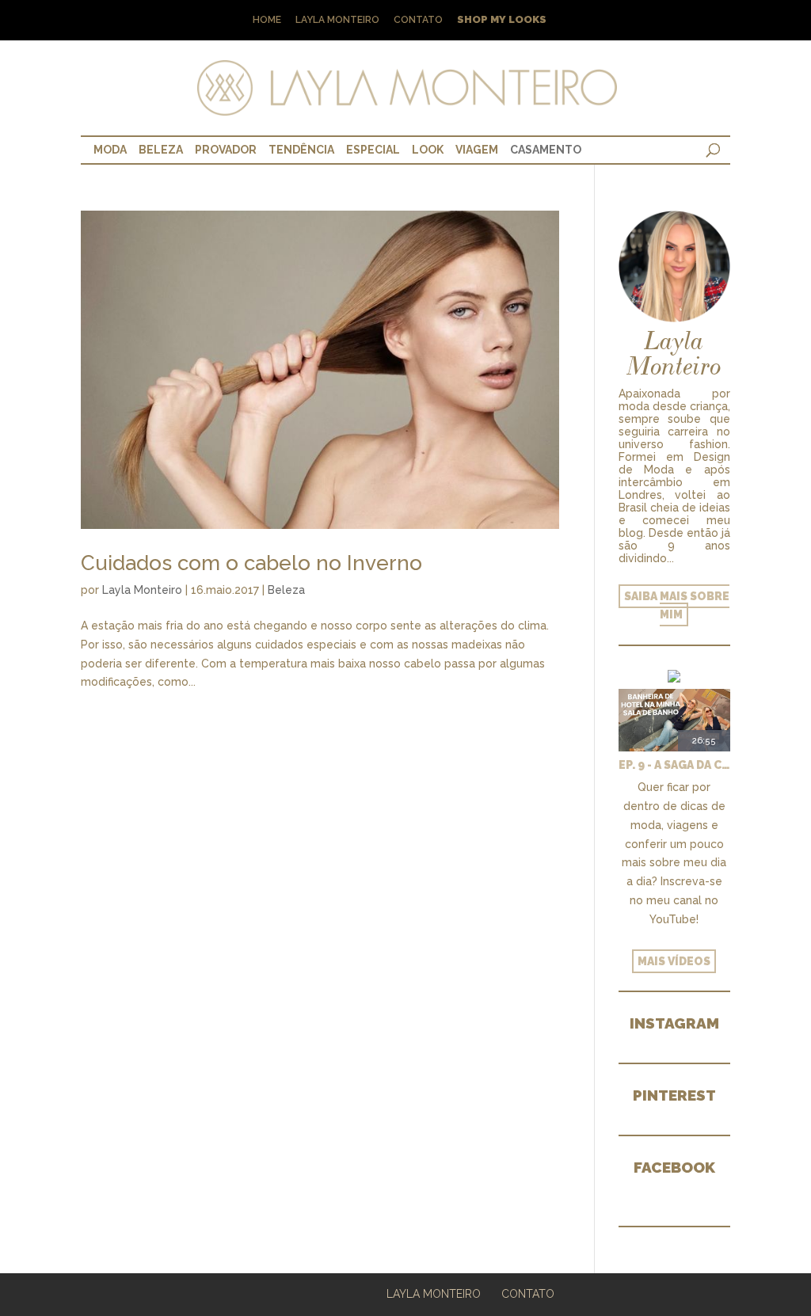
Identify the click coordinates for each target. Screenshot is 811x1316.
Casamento (545, 149)
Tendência (301, 149)
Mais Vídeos (674, 961)
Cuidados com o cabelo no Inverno (251, 563)
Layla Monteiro (337, 20)
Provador (226, 149)
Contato (418, 20)
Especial (373, 149)
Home (267, 20)
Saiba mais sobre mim (676, 606)
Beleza (161, 149)
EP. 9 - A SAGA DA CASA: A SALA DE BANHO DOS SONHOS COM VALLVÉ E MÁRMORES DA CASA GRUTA (674, 765)
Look (428, 149)
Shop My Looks (501, 20)
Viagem (476, 149)
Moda (110, 149)
